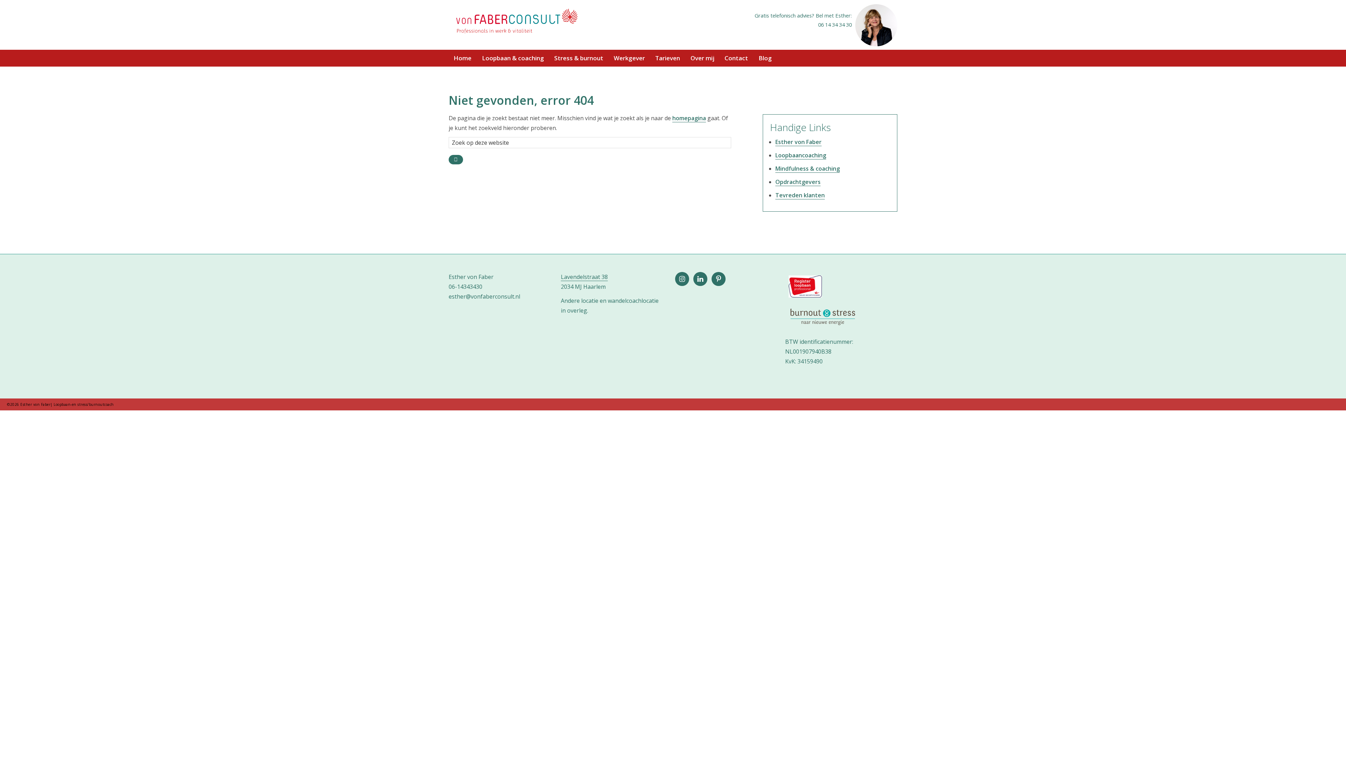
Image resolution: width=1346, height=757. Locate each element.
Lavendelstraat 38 (584, 277)
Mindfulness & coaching (807, 168)
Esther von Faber (798, 142)
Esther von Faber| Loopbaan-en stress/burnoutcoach (516, 21)
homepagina (689, 118)
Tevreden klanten (800, 195)
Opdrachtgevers (798, 182)
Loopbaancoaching (800, 155)
